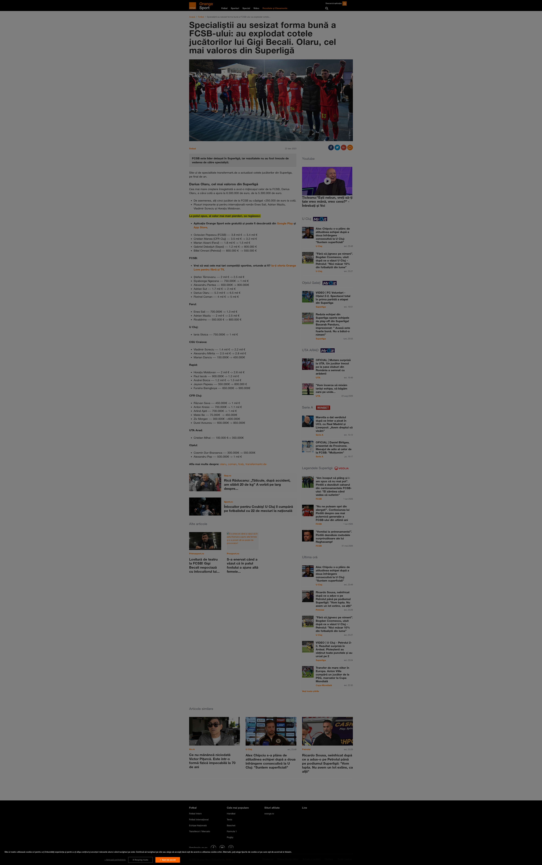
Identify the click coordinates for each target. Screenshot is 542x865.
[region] (271, 856)
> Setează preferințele (115, 860)
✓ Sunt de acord (168, 860)
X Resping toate (140, 860)
